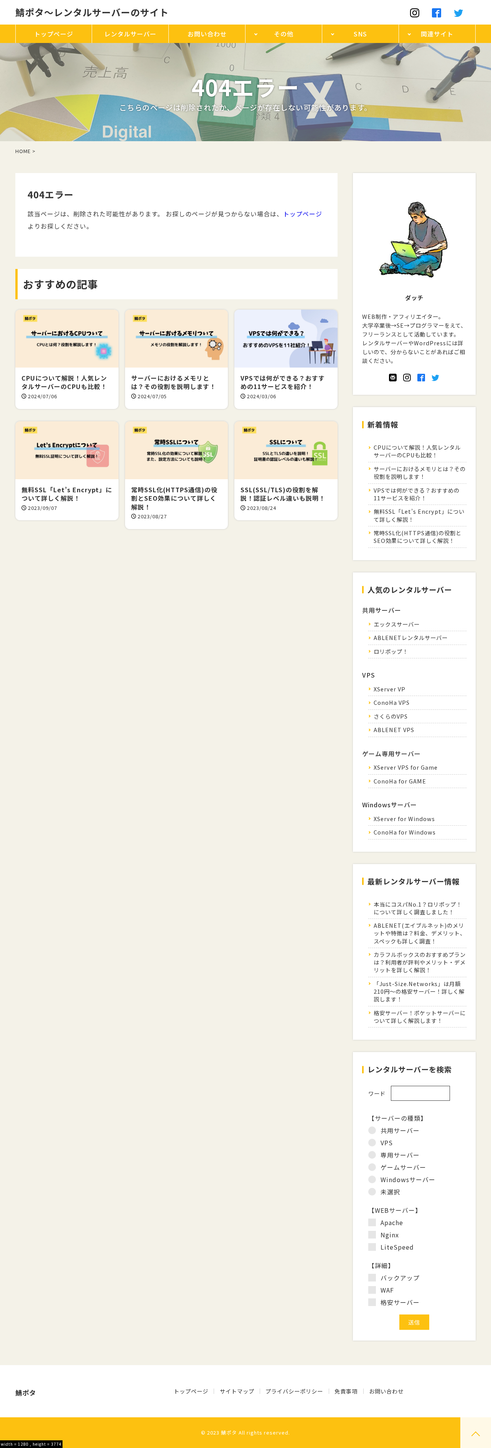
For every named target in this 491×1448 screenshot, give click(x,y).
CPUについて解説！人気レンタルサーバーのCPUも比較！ (417, 451)
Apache (392, 1222)
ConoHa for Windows (405, 832)
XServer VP (389, 689)
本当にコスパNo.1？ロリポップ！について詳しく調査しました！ (418, 908)
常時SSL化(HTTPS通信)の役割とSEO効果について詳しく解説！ (417, 536)
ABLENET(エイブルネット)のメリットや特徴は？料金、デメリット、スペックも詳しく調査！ (420, 933)
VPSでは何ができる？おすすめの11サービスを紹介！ (417, 494)
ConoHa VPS (392, 702)
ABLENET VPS (394, 730)
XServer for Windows (404, 819)
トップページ (302, 213)
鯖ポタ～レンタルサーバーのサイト (92, 12)
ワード (377, 1093)
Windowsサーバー (408, 1179)
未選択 (390, 1191)
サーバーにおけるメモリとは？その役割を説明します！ (420, 472)
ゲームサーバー (403, 1167)
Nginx (390, 1234)
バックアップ (400, 1277)
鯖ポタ (229, 1432)
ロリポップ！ (391, 651)
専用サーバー (400, 1154)
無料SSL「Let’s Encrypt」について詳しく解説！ (419, 515)
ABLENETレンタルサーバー (411, 637)
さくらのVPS (391, 716)
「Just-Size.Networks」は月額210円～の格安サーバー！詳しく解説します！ (419, 991)
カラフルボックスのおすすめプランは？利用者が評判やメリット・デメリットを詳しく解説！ (420, 962)
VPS (387, 1142)
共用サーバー (400, 1130)
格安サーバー (400, 1302)
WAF (387, 1290)
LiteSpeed (397, 1247)
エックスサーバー (397, 624)
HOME (23, 151)
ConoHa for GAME (400, 781)
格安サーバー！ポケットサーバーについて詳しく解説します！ (420, 1016)
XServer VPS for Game (406, 767)
